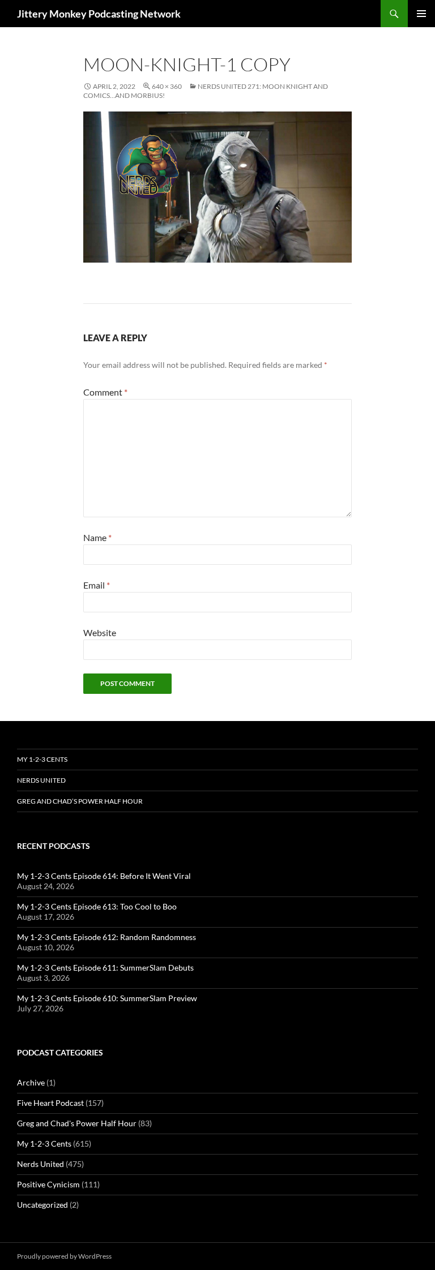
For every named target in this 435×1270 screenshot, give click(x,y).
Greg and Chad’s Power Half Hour (80, 801)
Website (99, 632)
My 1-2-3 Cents (42, 759)
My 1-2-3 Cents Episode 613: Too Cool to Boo (97, 906)
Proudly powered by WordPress (64, 1256)
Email (96, 585)
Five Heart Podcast (50, 1103)
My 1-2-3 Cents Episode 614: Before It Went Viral (104, 876)
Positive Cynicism (48, 1184)
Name (97, 537)
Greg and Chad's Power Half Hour (77, 1123)
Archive (31, 1082)
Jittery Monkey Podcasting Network (99, 13)
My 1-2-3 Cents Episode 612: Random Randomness (106, 937)
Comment (105, 392)
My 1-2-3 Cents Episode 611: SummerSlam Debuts (105, 967)
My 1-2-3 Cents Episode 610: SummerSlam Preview (107, 998)
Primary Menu (421, 13)
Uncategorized (42, 1204)
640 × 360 (167, 86)
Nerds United (41, 780)
